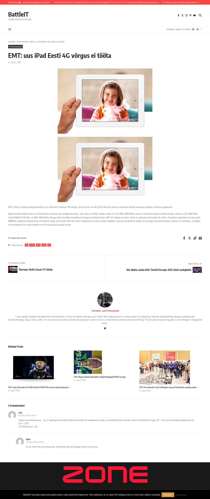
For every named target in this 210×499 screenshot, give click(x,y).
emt (38, 245)
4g (27, 245)
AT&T (32, 245)
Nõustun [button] (168, 494)
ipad (44, 245)
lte (49, 245)
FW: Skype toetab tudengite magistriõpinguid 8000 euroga (100, 376)
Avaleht (11, 41)
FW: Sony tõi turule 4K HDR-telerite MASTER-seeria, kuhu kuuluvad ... (39, 387)
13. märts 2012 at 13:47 (35, 442)
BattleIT (18, 14)
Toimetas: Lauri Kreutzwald (105, 310)
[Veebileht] (105, 328)
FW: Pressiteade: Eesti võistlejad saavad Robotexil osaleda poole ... (168, 387)
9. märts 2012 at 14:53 (27, 415)
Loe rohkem (181, 494)
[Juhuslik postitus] (193, 29)
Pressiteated (22, 41)
